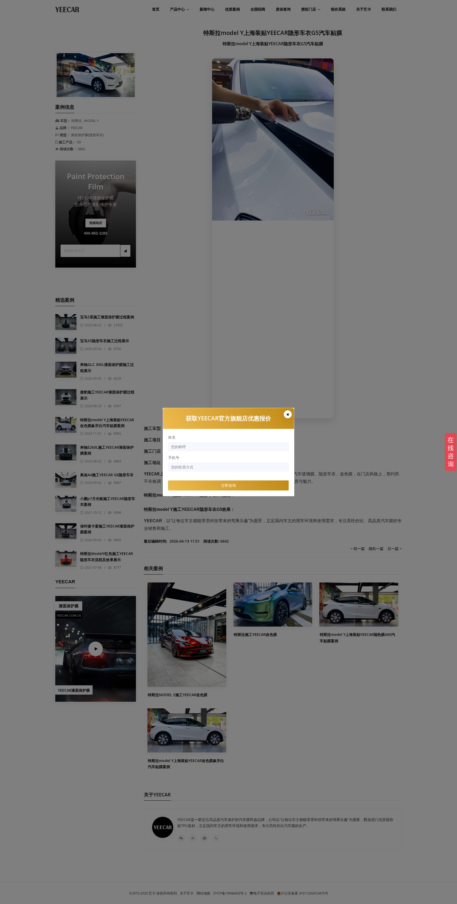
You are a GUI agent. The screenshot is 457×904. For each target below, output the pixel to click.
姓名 (172, 437)
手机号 (173, 457)
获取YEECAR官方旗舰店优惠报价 (228, 418)
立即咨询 (228, 485)
